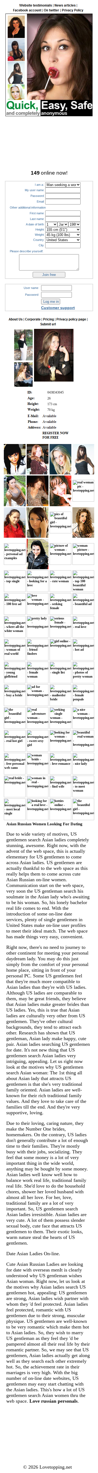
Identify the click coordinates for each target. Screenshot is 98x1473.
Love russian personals (53, 1401)
